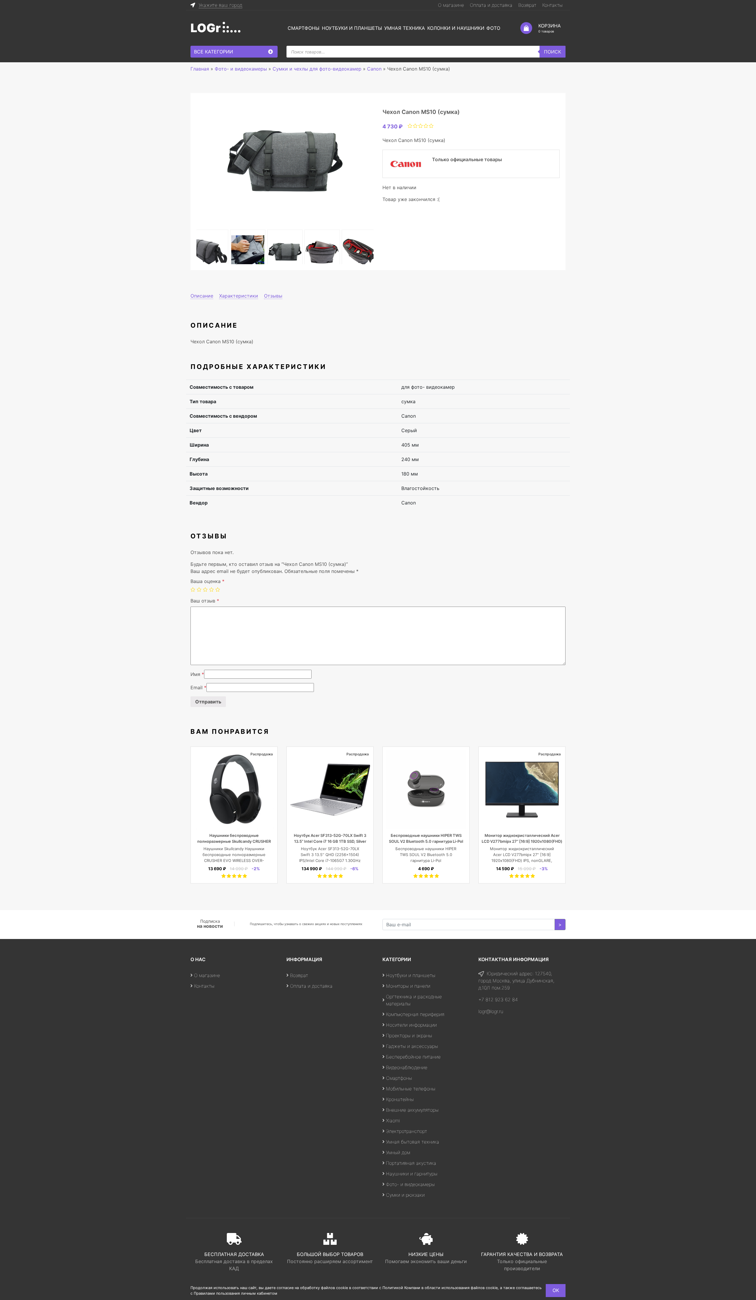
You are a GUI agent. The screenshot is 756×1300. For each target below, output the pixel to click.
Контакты (552, 5)
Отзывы (273, 296)
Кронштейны (400, 1099)
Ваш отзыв (204, 601)
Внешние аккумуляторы (412, 1110)
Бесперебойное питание (413, 1057)
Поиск (552, 52)
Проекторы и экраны (409, 1035)
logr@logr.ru (490, 1011)
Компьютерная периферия (415, 1014)
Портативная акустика (411, 1163)
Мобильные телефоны (410, 1089)
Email (198, 687)
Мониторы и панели (408, 986)
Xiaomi (393, 1120)
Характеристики (238, 296)
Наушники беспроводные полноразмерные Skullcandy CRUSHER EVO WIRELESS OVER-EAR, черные (234, 841)
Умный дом (398, 1152)
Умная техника (404, 28)
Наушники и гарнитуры (411, 1174)
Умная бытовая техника (412, 1142)
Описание (201, 296)
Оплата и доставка (491, 5)
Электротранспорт (406, 1131)
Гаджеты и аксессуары (412, 1046)
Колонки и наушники (455, 28)
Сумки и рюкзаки (405, 1195)
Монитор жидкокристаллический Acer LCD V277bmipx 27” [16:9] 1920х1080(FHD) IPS (522, 841)
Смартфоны (304, 28)
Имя (197, 674)
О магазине (451, 5)
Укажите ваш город (220, 5)
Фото (493, 28)
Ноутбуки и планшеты (352, 28)
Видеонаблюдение (406, 1067)
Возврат (527, 5)
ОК (556, 1290)
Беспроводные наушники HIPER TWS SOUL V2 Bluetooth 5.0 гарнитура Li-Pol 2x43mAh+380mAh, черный (426, 841)
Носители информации (411, 1025)
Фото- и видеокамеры (410, 1184)
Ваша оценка (207, 581)
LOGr (205, 28)
